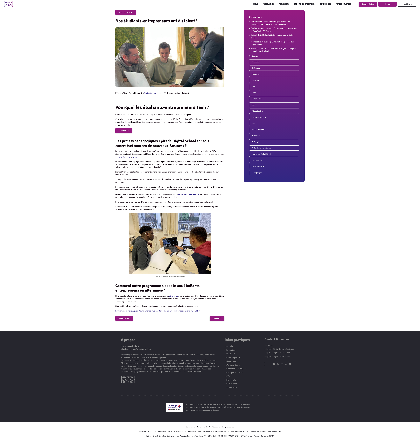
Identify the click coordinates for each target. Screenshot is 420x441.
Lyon (135, 157)
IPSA (270, 431)
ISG (140, 431)
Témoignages (257, 173)
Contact (387, 4)
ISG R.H (197, 431)
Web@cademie (185, 436)
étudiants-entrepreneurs (154, 93)
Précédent (124, 318)
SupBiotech (277, 431)
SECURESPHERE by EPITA (235, 436)
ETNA (210, 436)
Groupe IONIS (257, 99)
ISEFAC (208, 431)
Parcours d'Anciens (259, 117)
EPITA (237, 431)
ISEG (203, 431)
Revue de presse (258, 166)
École (254, 93)
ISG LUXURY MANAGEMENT (153, 431)
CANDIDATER (124, 130)
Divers (254, 86)
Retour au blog (125, 12)
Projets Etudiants (258, 160)
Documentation (368, 4)
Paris (120, 157)
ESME (265, 431)
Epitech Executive (159, 436)
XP (221, 431)
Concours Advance (253, 436)
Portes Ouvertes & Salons (261, 148)
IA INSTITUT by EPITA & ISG (251, 431)
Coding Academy (173, 436)
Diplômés (255, 80)
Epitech (149, 436)
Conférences (256, 74)
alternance (173, 296)
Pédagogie (256, 142)
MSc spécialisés (257, 111)
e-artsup (195, 436)
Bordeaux (126, 157)
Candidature (407, 4)
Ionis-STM (203, 436)
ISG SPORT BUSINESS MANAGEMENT (179, 431)
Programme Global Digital (261, 154)
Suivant (217, 318)
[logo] (8, 4)
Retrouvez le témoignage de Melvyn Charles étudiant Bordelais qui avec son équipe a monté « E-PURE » (157, 311)
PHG (223, 436)
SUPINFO (216, 436)
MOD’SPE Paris (228, 431)
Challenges (256, 68)
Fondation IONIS (267, 436)
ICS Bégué (215, 431)
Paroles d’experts (258, 129)
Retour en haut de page (409, 432)
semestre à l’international (189, 194)
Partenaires (256, 136)
